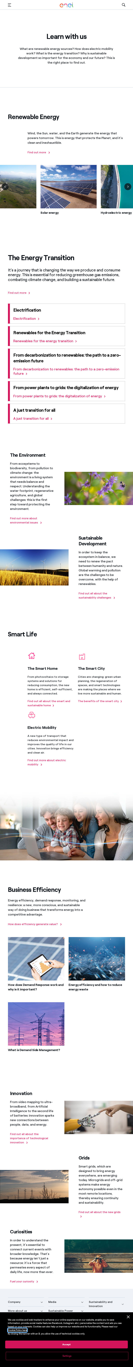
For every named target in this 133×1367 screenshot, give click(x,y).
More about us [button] (17, 1310)
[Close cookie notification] (128, 1317)
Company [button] (14, 1302)
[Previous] (5, 186)
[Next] (127, 186)
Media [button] (52, 1302)
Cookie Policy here (17, 1330)
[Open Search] (123, 5)
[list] (66, 195)
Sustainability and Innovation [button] (100, 1304)
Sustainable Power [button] (60, 1310)
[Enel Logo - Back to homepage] (66, 4)
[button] (9, 5)
